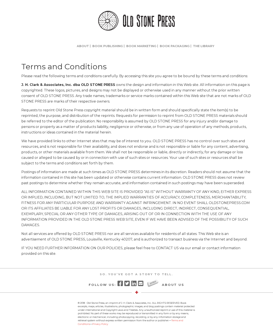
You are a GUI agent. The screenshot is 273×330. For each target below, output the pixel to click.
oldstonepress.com (136, 21)
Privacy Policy (100, 324)
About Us (173, 285)
